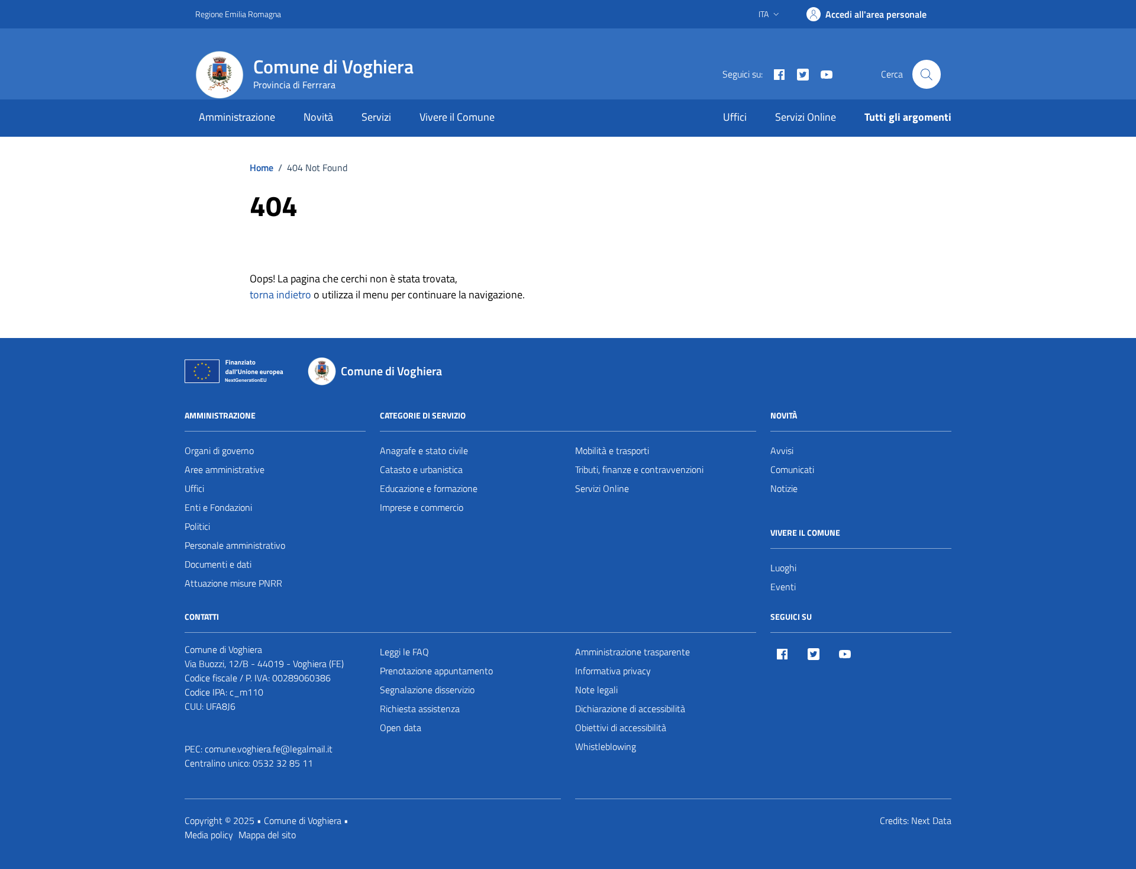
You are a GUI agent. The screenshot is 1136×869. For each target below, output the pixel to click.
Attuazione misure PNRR (233, 583)
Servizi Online (805, 117)
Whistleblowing (605, 746)
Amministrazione (237, 117)
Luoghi (783, 568)
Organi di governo (219, 450)
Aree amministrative (224, 469)
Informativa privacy (613, 671)
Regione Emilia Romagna (238, 14)
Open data (400, 727)
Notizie (784, 488)
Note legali (596, 690)
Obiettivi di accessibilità (620, 727)
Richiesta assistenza (420, 708)
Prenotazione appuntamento (436, 671)
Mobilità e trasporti (612, 450)
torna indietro (280, 294)
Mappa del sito (267, 835)
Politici (197, 526)
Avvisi (781, 450)
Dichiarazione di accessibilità (630, 708)
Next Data (931, 820)
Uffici (735, 117)
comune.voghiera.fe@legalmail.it (269, 749)
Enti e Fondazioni (218, 507)
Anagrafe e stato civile (424, 450)
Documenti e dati (218, 564)
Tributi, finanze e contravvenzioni (639, 469)
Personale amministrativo (235, 545)
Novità (318, 117)
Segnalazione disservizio (427, 690)
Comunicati (792, 469)
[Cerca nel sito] (926, 74)
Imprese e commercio (421, 507)
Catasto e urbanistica (421, 469)
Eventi (783, 587)
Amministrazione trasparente (632, 652)
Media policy (209, 835)
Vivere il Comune (457, 117)
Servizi (376, 117)
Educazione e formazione (428, 488)
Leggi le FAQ (404, 652)
